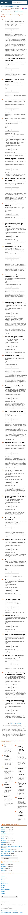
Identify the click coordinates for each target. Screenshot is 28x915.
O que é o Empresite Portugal (6, 912)
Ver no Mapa (15, 29)
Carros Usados (4, 883)
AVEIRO (3, 834)
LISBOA (3, 827)
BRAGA (3, 831)
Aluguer (3, 881)
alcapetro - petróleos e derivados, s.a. (7, 786)
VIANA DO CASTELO (6, 849)
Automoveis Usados (5, 889)
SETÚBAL (3, 833)
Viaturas (3, 891)
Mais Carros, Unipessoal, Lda (12, 599)
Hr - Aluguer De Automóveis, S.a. (13, 355)
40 (19, 723)
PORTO (3, 829)
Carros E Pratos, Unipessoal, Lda (13, 579)
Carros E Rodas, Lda (10, 559)
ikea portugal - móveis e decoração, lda (7, 797)
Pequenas (3, 866)
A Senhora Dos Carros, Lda (12, 615)
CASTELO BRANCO (5, 855)
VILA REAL (3, 853)
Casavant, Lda (8, 20)
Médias (3, 868)
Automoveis (4, 877)
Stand (2, 887)
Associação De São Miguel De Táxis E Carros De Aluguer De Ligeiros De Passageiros (14, 225)
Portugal (3, 879)
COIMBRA (3, 842)
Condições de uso (15, 912)
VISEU (2, 844)
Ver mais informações (19, 11)
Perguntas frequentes (4, 910)
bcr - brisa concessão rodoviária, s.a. (8, 757)
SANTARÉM (4, 840)
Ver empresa (8, 29)
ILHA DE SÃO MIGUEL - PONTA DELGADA (10, 846)
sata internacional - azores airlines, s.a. (22, 798)
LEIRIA (2, 838)
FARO (2, 836)
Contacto (21, 912)
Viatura (3, 893)
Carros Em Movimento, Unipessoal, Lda (15, 634)
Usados (3, 885)
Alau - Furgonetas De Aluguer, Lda (14, 411)
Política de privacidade (13, 910)
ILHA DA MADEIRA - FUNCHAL (8, 851)
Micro (2, 864)
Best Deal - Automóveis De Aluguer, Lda (15, 655)
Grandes (3, 870)
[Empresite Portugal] (4, 2)
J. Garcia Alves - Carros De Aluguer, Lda (15, 100)
